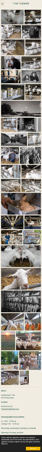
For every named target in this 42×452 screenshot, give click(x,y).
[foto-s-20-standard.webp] (30, 155)
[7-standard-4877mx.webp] (21, 301)
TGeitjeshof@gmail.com (10, 409)
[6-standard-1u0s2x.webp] (21, 279)
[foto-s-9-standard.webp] (11, 76)
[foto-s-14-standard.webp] (29, 125)
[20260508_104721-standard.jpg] (30, 360)
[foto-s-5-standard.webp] (12, 47)
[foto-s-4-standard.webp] (31, 32)
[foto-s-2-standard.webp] (33, 17)
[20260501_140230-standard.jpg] (32, 237)
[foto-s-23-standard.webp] (11, 185)
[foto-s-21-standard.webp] (11, 171)
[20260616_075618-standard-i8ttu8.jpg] (33, 321)
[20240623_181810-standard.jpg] (12, 321)
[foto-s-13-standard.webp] (8, 125)
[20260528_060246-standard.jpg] (8, 340)
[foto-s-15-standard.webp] (14, 139)
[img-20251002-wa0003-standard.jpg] (24, 378)
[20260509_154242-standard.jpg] (9, 360)
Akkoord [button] (33, 448)
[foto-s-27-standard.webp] (32, 222)
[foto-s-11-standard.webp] (31, 76)
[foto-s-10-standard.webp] (33, 92)
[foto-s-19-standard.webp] (10, 155)
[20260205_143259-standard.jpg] (10, 378)
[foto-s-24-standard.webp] (31, 185)
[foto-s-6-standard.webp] (33, 47)
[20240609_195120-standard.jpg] (28, 340)
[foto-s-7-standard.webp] (11, 62)
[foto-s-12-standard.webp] (21, 109)
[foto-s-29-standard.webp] (21, 256)
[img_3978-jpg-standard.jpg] (12, 92)
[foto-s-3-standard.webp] (11, 32)
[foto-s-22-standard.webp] (31, 171)
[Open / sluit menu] (2, 4)
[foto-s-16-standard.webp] (34, 139)
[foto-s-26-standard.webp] (12, 222)
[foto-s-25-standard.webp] (21, 204)
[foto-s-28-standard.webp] (11, 237)
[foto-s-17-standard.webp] (31, 62)
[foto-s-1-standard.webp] (12, 17)
